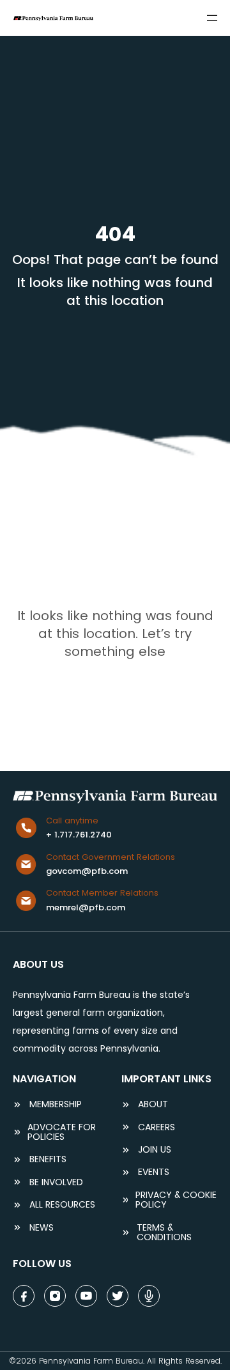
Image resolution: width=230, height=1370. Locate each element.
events (153, 1172)
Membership (55, 1104)
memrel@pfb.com (85, 907)
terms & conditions (164, 1233)
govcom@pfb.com (87, 871)
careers (156, 1127)
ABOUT (153, 1104)
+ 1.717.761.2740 (79, 835)
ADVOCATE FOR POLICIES (61, 1132)
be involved (56, 1182)
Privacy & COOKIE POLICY (176, 1200)
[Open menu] (212, 18)
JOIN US (154, 1150)
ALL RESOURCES (62, 1205)
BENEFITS (47, 1159)
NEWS (41, 1228)
